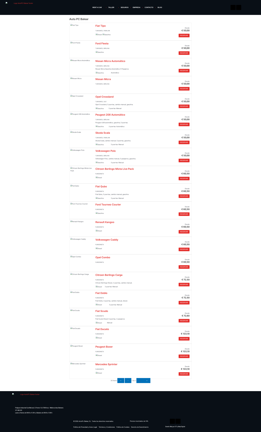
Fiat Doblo (101, 293)
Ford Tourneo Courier (108, 204)
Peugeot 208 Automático (110, 114)
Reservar (184, 35)
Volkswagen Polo (105, 150)
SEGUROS (124, 7)
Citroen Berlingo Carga (108, 274)
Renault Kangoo (104, 222)
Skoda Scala (102, 132)
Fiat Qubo (101, 186)
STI (176, 427)
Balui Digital (181, 427)
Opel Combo (102, 257)
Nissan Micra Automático (110, 61)
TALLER (111, 7)
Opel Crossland (104, 96)
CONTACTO (149, 7)
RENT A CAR (97, 7)
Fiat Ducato (102, 329)
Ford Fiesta (101, 43)
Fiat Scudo (101, 311)
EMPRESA (136, 7)
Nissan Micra (103, 79)
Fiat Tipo (100, 25)
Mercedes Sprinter (106, 364)
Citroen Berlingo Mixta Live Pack (114, 168)
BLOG (160, 7)
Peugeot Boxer (104, 346)
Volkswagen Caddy (106, 239)
